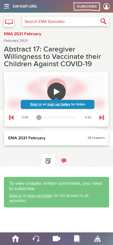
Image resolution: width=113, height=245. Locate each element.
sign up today (58, 104)
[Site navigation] (7, 6)
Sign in (36, 104)
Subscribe (87, 6)
